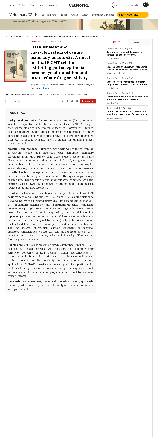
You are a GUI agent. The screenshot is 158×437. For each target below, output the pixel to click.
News (41, 5)
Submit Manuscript (132, 14)
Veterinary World (23, 15)
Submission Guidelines (103, 14)
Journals (51, 5)
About (12, 5)
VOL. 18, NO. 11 (31, 36)
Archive (74, 14)
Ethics (32, 5)
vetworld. (79, 5)
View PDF (89, 101)
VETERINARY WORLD (13, 36)
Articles (63, 14)
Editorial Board (49, 14)
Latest (116, 42)
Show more (47, 88)
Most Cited (139, 42)
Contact (22, 5)
